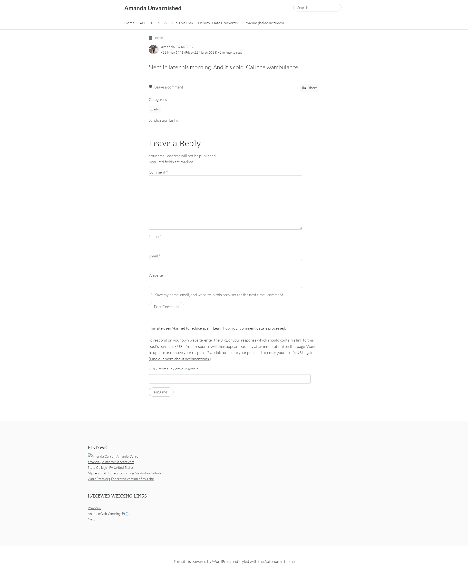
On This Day (182, 22)
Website (156, 275)
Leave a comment (168, 87)
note (158, 37)
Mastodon (142, 473)
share (313, 87)
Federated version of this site (132, 479)
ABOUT (146, 22)
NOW (162, 22)
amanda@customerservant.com (111, 462)
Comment (158, 172)
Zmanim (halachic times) (263, 22)
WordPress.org (99, 479)
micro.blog (126, 473)
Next (91, 519)
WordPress (221, 561)
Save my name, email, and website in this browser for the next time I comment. (219, 294)
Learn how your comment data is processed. (249, 328)
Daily (155, 109)
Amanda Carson (128, 456)
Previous (94, 508)
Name (155, 236)
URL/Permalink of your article (173, 368)
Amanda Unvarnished (153, 7)
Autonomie (273, 561)
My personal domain (103, 473)
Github (156, 473)
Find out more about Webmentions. (180, 358)
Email (154, 256)
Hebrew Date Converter (218, 22)
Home (129, 22)
